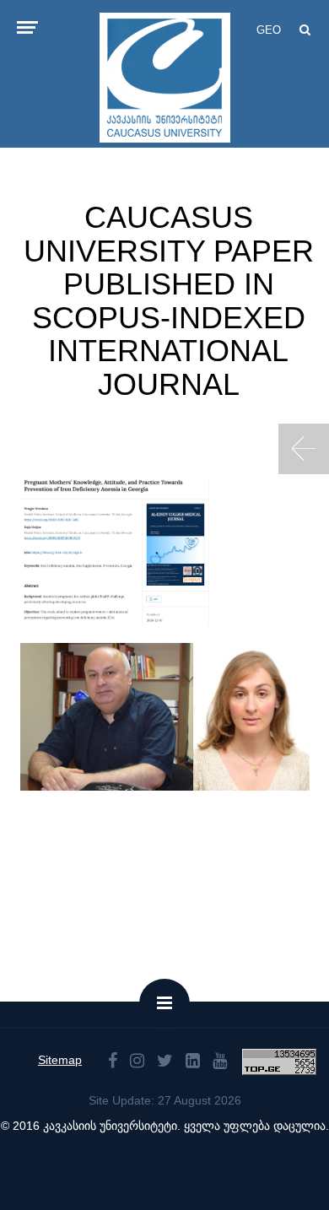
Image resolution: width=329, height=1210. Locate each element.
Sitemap (60, 1060)
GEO (268, 30)
